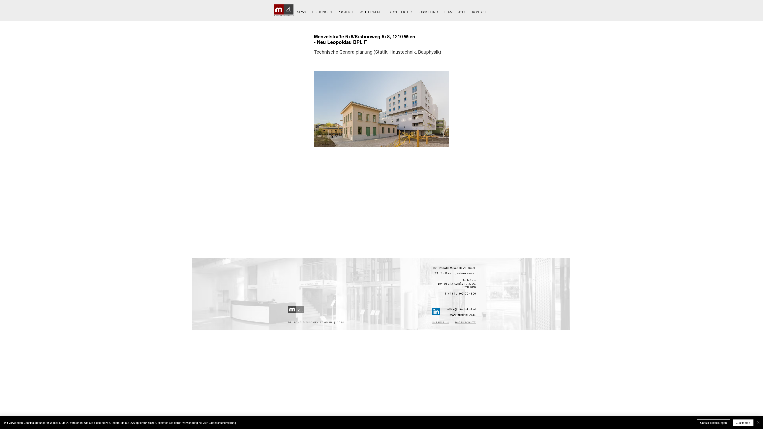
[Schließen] (758, 422)
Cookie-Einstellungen (713, 423)
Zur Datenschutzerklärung (219, 423)
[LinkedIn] (436, 311)
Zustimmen (743, 423)
